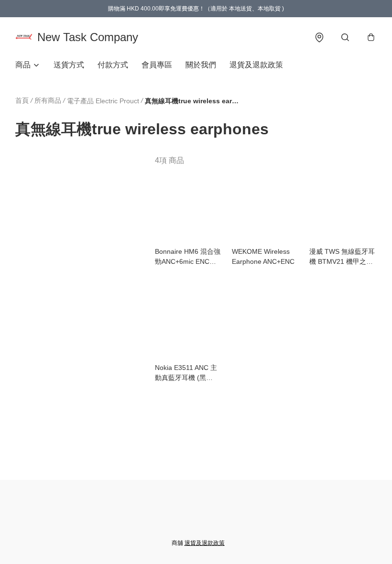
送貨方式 (69, 65)
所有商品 (47, 100)
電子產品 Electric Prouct (103, 101)
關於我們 (200, 65)
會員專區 (157, 65)
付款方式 (113, 65)
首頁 (22, 100)
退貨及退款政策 (256, 65)
